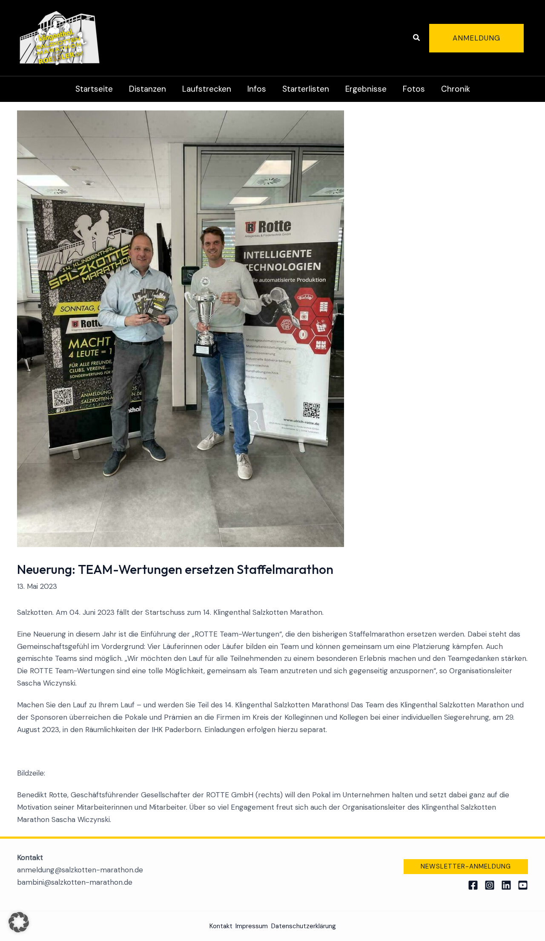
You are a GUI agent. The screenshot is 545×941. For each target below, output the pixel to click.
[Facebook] (473, 885)
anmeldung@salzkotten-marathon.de (80, 869)
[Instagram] (490, 885)
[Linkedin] (506, 885)
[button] (417, 38)
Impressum (251, 926)
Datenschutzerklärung (303, 926)
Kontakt (220, 926)
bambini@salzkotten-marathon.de (74, 882)
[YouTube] (523, 885)
